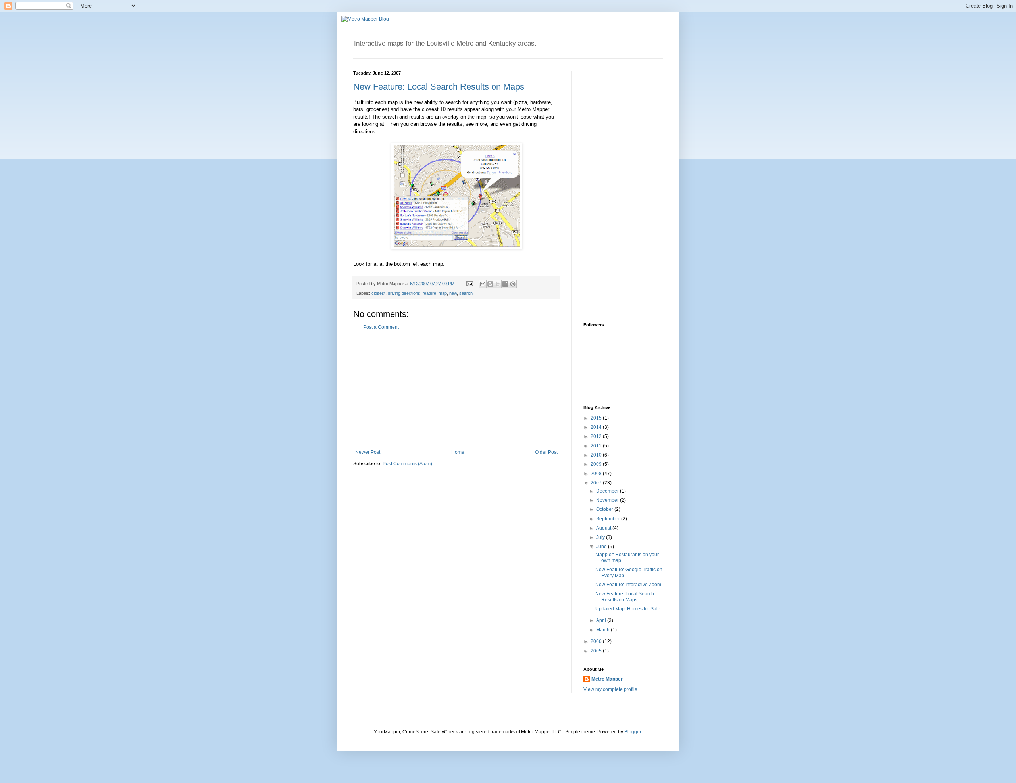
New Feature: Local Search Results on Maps (438, 87)
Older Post (546, 452)
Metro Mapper (607, 679)
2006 (597, 641)
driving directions (404, 293)
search (466, 293)
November (608, 500)
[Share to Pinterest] (513, 284)
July (601, 537)
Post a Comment (381, 327)
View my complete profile (610, 689)
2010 (597, 455)
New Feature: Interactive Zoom (628, 584)
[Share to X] (498, 284)
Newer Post (367, 452)
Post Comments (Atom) (407, 463)
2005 (597, 651)
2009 (597, 464)
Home (457, 452)
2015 (597, 418)
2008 (597, 473)
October (605, 509)
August (604, 528)
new (453, 293)
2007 (597, 483)
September (608, 519)
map (443, 293)
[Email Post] (469, 283)
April (601, 620)
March (603, 630)
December (608, 491)
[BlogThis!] (490, 284)
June (602, 546)
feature (429, 293)
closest (378, 293)
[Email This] (483, 284)
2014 (597, 427)
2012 (597, 436)
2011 (597, 446)
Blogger (632, 732)
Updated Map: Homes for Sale (627, 609)
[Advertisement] (456, 389)
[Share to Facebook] (505, 284)
